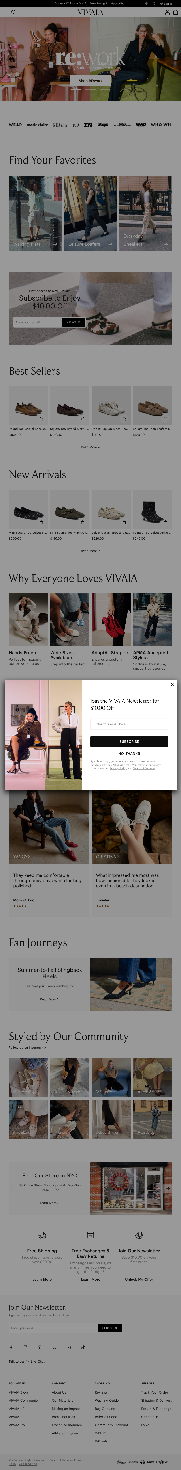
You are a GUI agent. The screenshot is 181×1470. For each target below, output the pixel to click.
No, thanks (129, 753)
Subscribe (129, 741)
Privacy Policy (118, 768)
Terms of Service (144, 768)
